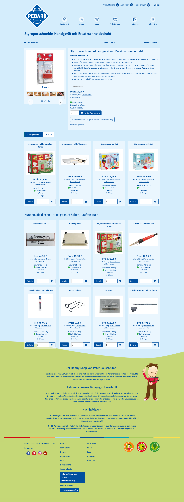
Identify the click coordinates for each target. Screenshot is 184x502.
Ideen (97, 24)
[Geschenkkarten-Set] (109, 160)
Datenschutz (65, 464)
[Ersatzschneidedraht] (40, 239)
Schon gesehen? (33, 134)
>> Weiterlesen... (77, 86)
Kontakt (63, 443)
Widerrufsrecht (75, 97)
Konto (63, 452)
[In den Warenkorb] (52, 201)
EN (158, 5)
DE (155, 5)
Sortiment (64, 24)
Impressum (65, 456)
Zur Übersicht (32, 42)
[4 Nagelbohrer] (75, 306)
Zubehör (48, 134)
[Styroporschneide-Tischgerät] (75, 160)
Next (60, 100)
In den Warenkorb (92, 113)
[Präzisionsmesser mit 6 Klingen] (143, 306)
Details (30, 201)
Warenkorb (65, 447)
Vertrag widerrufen (69, 490)
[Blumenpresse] (75, 239)
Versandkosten (86, 95)
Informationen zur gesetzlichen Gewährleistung (93, 119)
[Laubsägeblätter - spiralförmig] (40, 306)
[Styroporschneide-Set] (143, 160)
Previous (30, 102)
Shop (81, 24)
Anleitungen (115, 24)
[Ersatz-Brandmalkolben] (143, 239)
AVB (62, 460)
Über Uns (153, 24)
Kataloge (135, 24)
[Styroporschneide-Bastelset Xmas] (40, 162)
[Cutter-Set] (109, 306)
